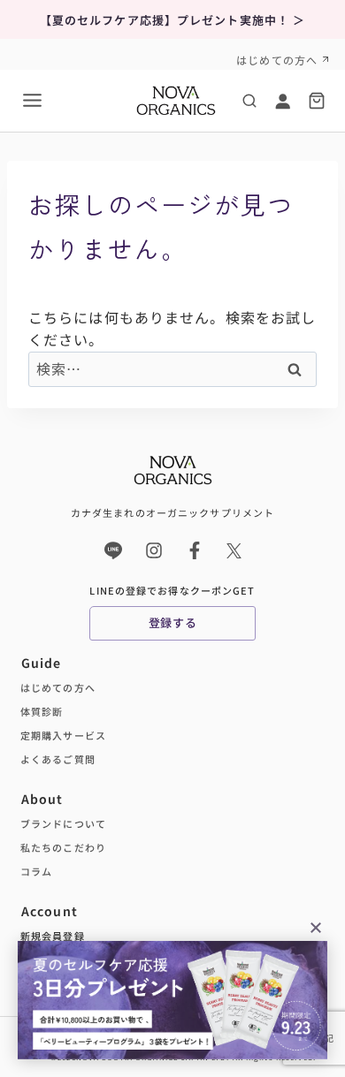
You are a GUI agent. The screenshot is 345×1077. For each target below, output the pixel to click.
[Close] (315, 926)
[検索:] (172, 368)
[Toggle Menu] (32, 100)
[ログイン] (282, 100)
